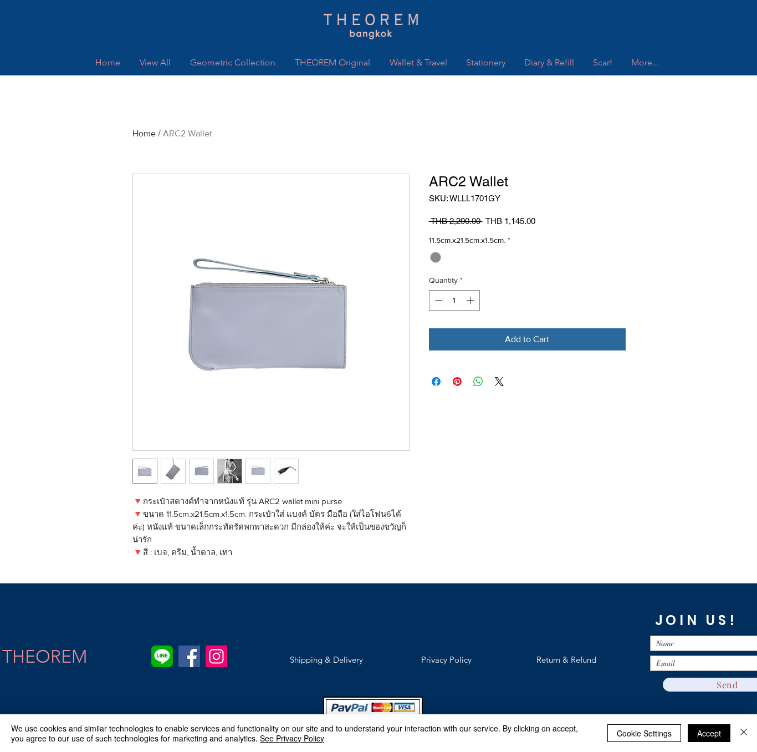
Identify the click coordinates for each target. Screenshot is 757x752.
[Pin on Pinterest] (457, 381)
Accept (709, 733)
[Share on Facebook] (436, 381)
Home (144, 133)
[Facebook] (189, 656)
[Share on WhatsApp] (478, 381)
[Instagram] (216, 656)
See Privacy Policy (292, 738)
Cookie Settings (644, 733)
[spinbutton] (454, 300)
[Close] (743, 733)
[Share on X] (499, 381)
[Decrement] (437, 300)
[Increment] (471, 300)
